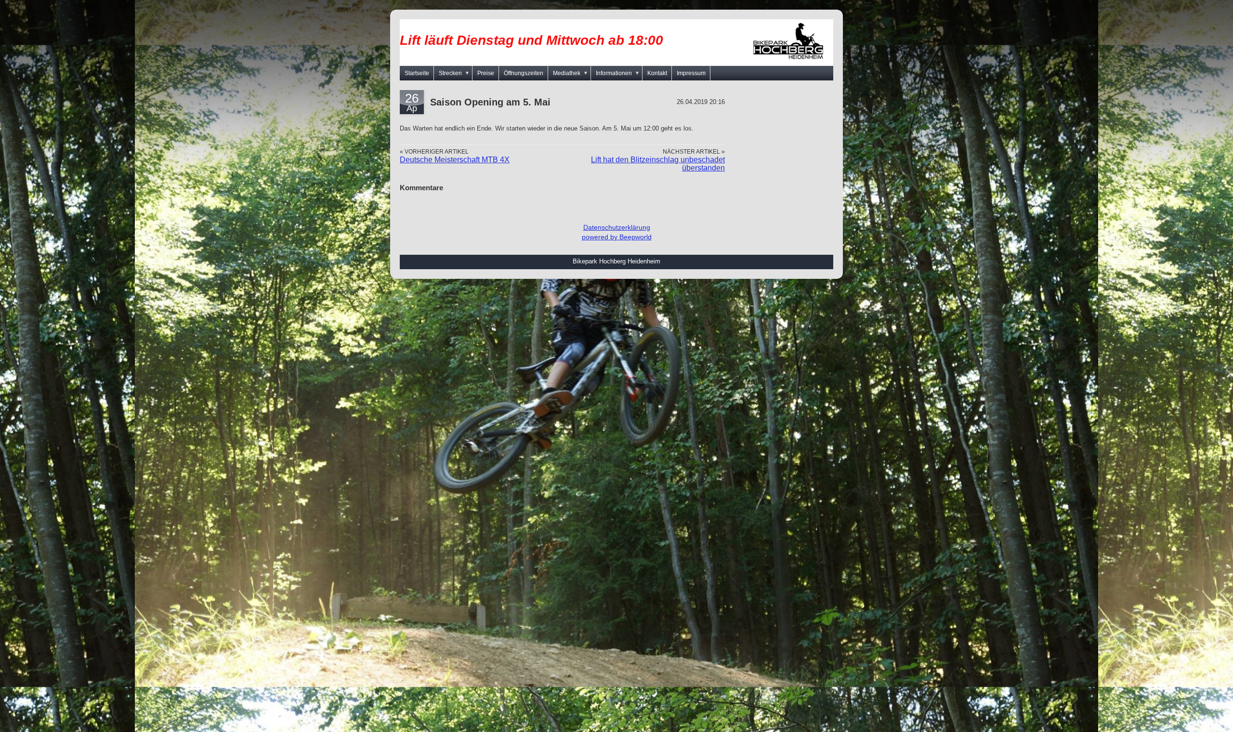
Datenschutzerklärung (616, 227)
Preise (485, 73)
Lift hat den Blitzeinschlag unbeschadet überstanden (658, 163)
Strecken (454, 73)
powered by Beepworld (617, 237)
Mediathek (570, 73)
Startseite (417, 73)
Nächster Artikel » (694, 151)
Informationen (618, 73)
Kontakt (657, 73)
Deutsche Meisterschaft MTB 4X (455, 160)
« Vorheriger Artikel (434, 151)
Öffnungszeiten (523, 73)
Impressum (691, 73)
